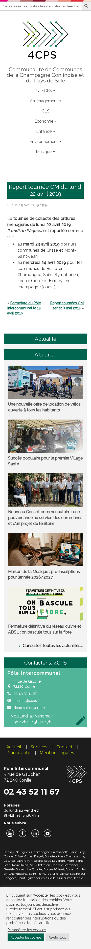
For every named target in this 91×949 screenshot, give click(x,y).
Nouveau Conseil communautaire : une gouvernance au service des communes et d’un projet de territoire (45, 517)
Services (39, 746)
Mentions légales (57, 752)
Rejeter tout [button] (57, 937)
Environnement (44, 141)
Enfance (44, 131)
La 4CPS (44, 90)
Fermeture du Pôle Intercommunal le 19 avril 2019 (24, 308)
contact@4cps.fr (26, 701)
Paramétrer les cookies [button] (27, 930)
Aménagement (44, 100)
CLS (46, 111)
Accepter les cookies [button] (26, 937)
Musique (44, 151)
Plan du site (18, 752)
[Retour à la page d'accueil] (45, 39)
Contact (64, 746)
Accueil (13, 746)
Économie (44, 121)
